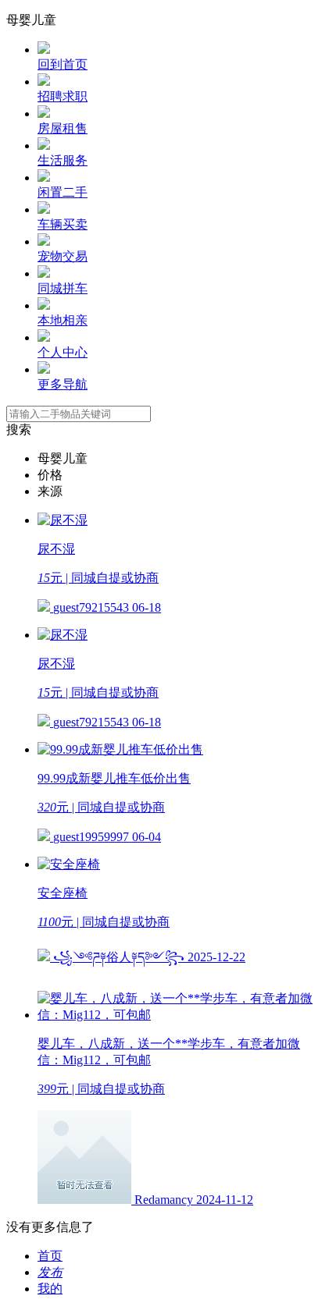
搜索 (18, 429)
